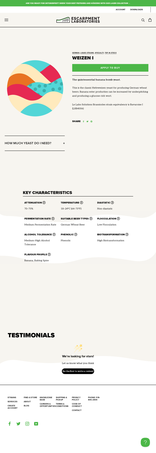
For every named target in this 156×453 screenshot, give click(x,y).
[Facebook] (83, 121)
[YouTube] (36, 423)
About (27, 402)
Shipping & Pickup (61, 398)
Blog (26, 406)
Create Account (13, 407)
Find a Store (30, 397)
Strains (12, 397)
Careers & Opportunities (48, 405)
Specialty (99, 53)
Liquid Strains (87, 53)
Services (12, 402)
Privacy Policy (76, 398)
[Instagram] (27, 423)
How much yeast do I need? (28, 143)
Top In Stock (111, 53)
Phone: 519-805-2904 (94, 398)
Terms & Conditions (62, 405)
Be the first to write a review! (78, 371)
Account (120, 9)
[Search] (143, 19)
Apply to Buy (110, 67)
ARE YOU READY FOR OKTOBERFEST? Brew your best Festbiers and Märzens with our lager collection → (78, 3)
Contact (77, 410)
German (76, 53)
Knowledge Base (46, 398)
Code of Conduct (77, 405)
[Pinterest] (91, 121)
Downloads (136, 9)
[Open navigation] (6, 20)
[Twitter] (87, 121)
